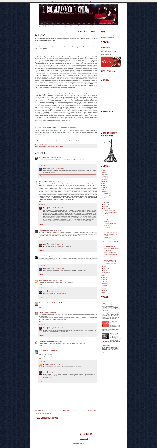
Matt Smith (52, 127)
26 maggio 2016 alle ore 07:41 (51, 312)
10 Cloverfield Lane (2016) (110, 263)
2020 (103, 183)
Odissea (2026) (105, 47)
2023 (103, 177)
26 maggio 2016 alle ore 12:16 (50, 350)
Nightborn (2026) (114, 333)
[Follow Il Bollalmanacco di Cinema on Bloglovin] (111, 161)
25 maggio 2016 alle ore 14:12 (56, 244)
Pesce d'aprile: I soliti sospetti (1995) (112, 313)
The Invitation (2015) (108, 216)
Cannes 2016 (106, 225)
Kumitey (45, 364)
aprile (105, 266)
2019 (103, 185)
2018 (103, 187)
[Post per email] (46, 144)
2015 (103, 275)
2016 (103, 191)
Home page (38, 26)
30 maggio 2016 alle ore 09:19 (56, 328)
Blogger (81, 443)
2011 (103, 283)
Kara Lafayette (43, 181)
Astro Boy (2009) (107, 237)
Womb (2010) (106, 221)
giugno (105, 206)
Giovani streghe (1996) (109, 239)
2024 (103, 174)
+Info (114, 1)
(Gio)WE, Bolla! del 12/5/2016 (110, 244)
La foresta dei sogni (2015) (110, 252)
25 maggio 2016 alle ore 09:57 (54, 181)
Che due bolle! (106, 345)
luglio (105, 204)
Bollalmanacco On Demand (75, 26)
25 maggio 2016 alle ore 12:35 (55, 230)
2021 (103, 181)
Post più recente (39, 410)
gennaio (106, 272)
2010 (103, 286)
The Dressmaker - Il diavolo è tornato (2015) (110, 257)
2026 (103, 170)
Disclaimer (104, 26)
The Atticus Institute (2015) (109, 246)
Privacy (97, 26)
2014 (103, 277)
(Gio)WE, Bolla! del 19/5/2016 (110, 232)
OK (118, 1)
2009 (103, 288)
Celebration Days (62, 26)
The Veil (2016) (107, 250)
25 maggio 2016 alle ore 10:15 (56, 208)
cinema (48, 146)
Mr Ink (40, 350)
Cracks (73, 140)
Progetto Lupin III (89, 26)
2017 (103, 189)
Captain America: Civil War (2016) (111, 248)
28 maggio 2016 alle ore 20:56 (55, 364)
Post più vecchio (92, 410)
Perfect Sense (59, 140)
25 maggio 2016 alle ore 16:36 (54, 280)
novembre (106, 195)
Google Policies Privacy (108, 37)
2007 (103, 292)
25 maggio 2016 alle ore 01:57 (58, 157)
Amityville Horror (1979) (109, 210)
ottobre (105, 198)
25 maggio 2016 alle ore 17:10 (56, 291)
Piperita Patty (42, 341)
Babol (44, 168)
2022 (103, 179)
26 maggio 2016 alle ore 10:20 (54, 341)
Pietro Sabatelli (43, 230)
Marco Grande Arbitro (44, 157)
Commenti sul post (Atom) (45, 413)
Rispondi (41, 162)
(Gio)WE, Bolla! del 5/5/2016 (110, 254)
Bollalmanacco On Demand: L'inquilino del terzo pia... (110, 261)
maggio (106, 208)
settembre (106, 200)
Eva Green (39, 127)
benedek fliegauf (42, 146)
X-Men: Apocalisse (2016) (109, 223)
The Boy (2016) (107, 230)
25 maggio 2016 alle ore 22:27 (54, 303)
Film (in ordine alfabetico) (49, 26)
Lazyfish (41, 312)
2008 (103, 290)
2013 (103, 279)
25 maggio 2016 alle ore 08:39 (56, 168)
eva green (52, 146)
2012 (103, 281)
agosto (105, 202)
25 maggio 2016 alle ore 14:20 (53, 256)
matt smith (57, 146)
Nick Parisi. (42, 256)
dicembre (106, 193)
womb (61, 146)
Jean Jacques (42, 303)
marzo (105, 268)
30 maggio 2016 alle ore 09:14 (56, 372)
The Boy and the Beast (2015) (110, 242)
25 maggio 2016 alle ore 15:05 (56, 268)
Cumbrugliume (43, 280)
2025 (103, 172)
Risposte (43, 165)
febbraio (106, 270)
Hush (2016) (106, 227)
